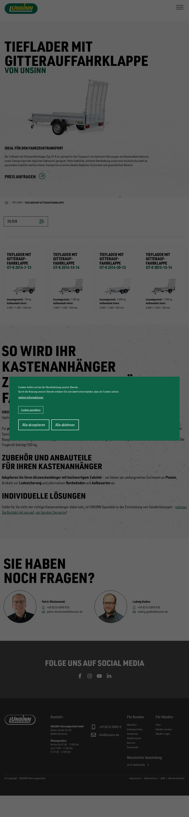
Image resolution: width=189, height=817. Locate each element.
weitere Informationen (30, 397)
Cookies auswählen (31, 409)
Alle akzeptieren (33, 424)
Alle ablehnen (65, 424)
